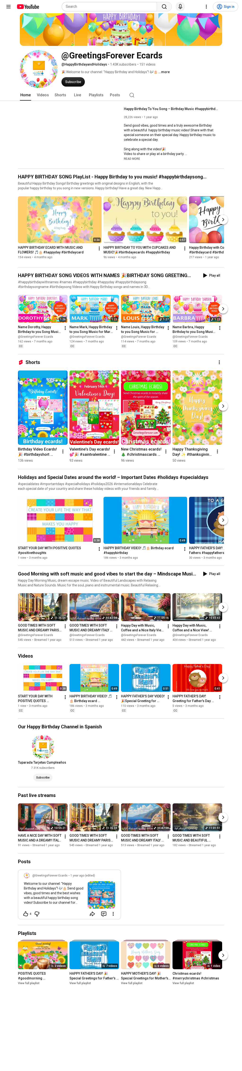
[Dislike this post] (37, 914)
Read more (132, 158)
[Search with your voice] (180, 6)
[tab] (25, 95)
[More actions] (99, 248)
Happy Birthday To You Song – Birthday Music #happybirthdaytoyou (171, 109)
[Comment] (103, 914)
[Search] (164, 6)
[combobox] (111, 6)
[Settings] (206, 6)
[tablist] (121, 95)
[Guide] (8, 6)
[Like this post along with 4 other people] (26, 914)
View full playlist (28, 983)
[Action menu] (113, 914)
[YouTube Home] (27, 6)
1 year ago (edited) (82, 875)
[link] (69, 896)
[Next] (223, 219)
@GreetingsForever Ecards (35, 336)
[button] (132, 158)
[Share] (92, 914)
